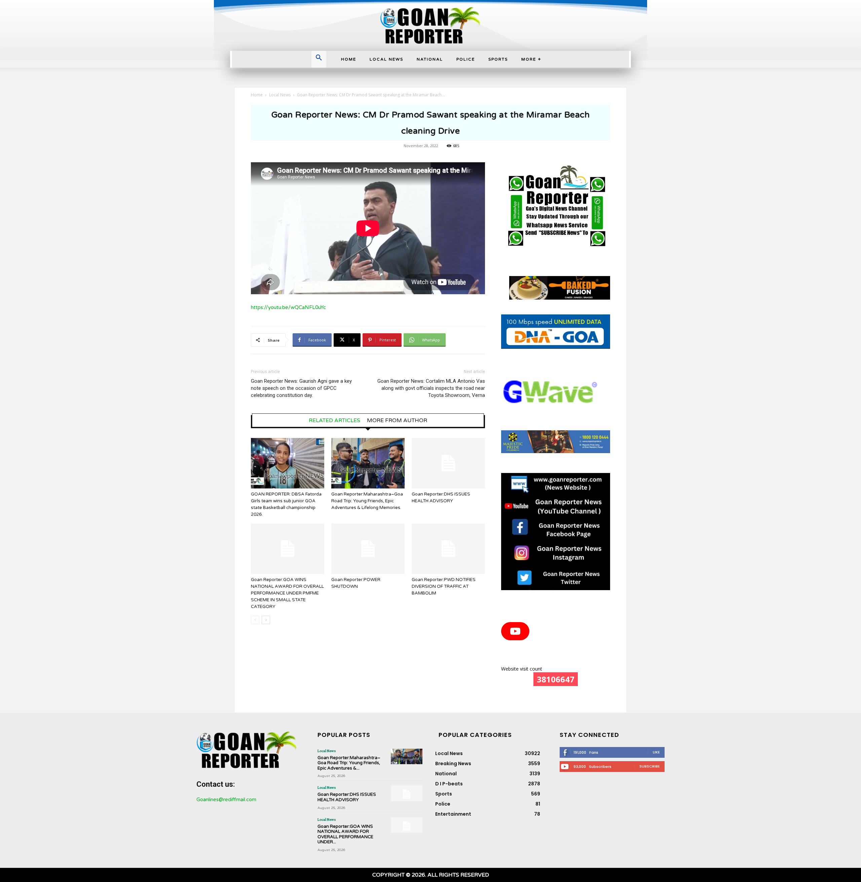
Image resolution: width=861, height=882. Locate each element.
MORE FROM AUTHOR (397, 420)
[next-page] (266, 620)
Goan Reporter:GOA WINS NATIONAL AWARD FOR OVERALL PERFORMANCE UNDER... (345, 834)
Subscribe (649, 766)
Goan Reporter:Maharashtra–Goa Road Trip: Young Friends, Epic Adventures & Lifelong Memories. (367, 500)
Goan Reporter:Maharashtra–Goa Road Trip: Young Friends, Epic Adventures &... (348, 763)
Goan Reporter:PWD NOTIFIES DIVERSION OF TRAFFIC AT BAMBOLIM (444, 586)
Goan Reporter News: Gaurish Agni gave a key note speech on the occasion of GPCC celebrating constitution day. (301, 388)
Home (257, 95)
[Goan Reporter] (430, 25)
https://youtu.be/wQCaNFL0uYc (288, 307)
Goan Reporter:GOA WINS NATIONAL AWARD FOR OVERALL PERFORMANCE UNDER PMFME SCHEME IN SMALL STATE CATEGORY (287, 593)
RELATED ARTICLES (334, 420)
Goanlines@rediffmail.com (226, 799)
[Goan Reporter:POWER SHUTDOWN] (368, 548)
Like (656, 752)
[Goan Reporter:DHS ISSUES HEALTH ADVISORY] (448, 463)
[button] (318, 58)
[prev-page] (255, 620)
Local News (280, 95)
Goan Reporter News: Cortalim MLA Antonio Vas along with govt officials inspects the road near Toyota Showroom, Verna (431, 388)
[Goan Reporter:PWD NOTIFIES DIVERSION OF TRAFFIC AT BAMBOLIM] (448, 548)
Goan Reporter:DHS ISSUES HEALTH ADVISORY (346, 797)
